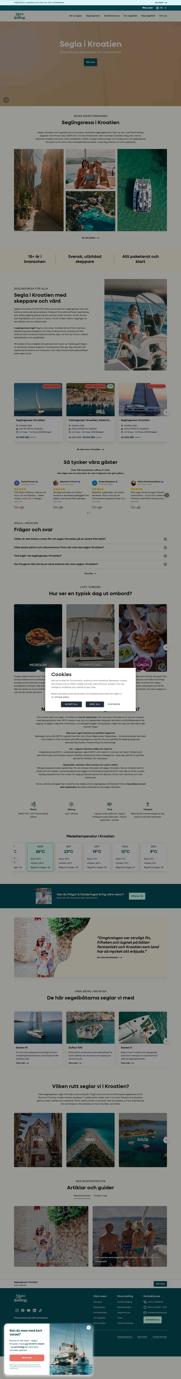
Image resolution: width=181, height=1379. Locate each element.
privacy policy (62, 697)
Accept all (71, 704)
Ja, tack (159, 3)
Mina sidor (147, 8)
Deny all (95, 704)
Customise (114, 704)
